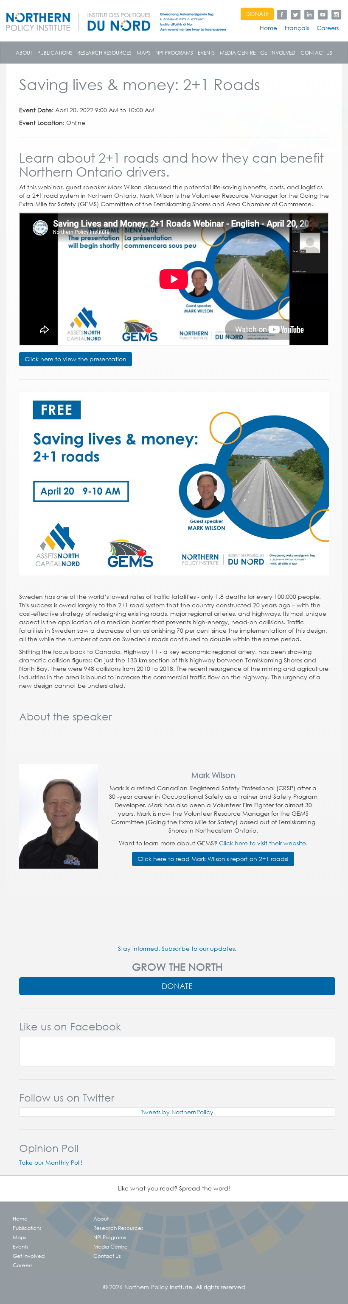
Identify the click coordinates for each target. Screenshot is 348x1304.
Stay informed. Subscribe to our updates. (177, 948)
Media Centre (237, 52)
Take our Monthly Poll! (50, 1162)
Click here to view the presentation (75, 359)
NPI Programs (174, 52)
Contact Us (316, 52)
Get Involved (277, 52)
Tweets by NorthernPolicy (177, 1112)
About (24, 52)
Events (206, 52)
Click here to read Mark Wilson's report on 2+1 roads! (213, 859)
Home (268, 28)
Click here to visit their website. (263, 843)
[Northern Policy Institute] (116, 18)
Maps (144, 52)
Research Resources (104, 52)
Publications (55, 52)
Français (297, 28)
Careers (328, 28)
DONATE (257, 14)
